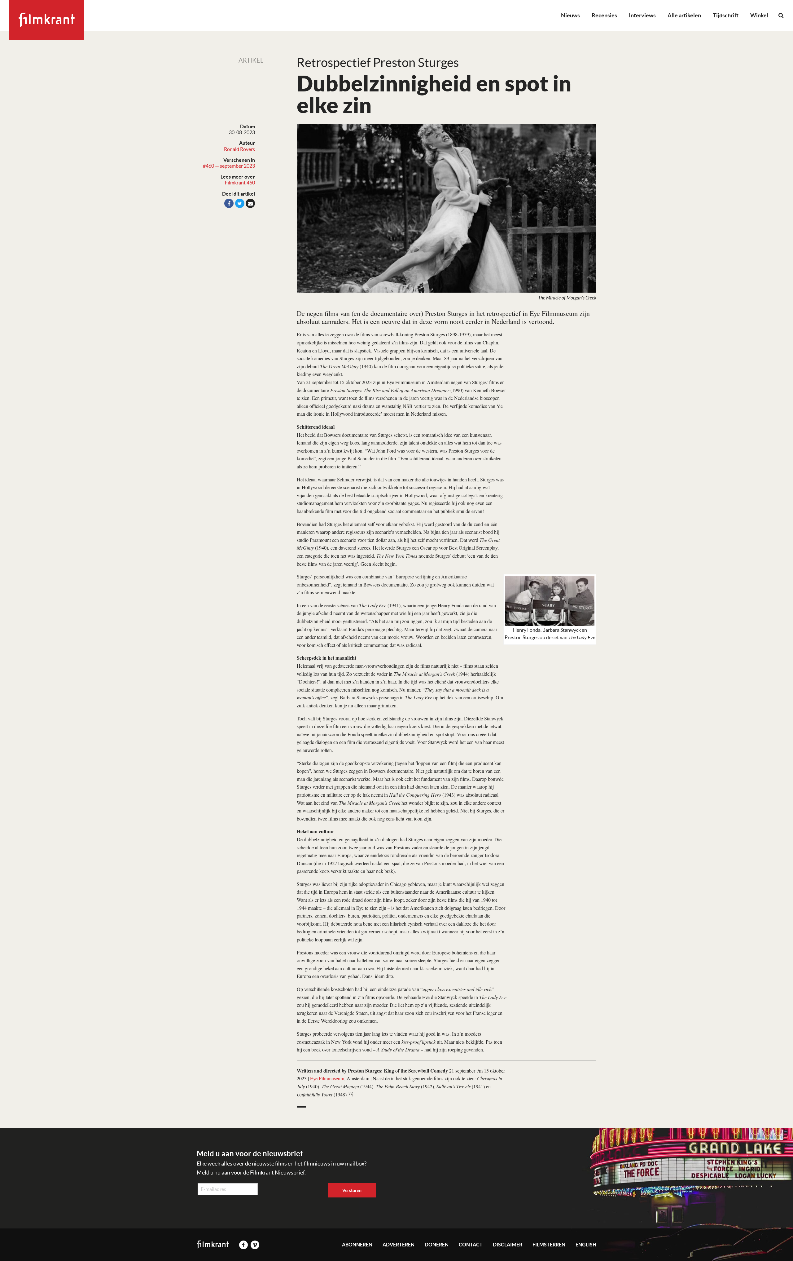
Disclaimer (507, 1244)
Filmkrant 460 (240, 182)
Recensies (604, 15)
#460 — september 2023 (229, 166)
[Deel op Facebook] (229, 203)
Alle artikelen (684, 15)
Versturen (351, 1190)
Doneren (437, 1244)
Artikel (251, 60)
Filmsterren (548, 1244)
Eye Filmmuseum (327, 1078)
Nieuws (570, 15)
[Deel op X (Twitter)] (239, 203)
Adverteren (398, 1244)
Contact (471, 1244)
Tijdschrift (725, 15)
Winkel (759, 15)
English (586, 1244)
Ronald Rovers (239, 149)
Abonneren (357, 1244)
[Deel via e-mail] (250, 203)
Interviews (642, 15)
